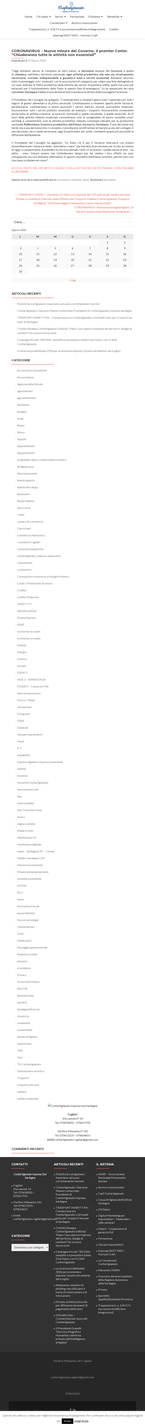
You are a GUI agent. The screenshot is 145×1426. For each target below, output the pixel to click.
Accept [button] (67, 1421)
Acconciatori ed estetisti (32, 370)
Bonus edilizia (25, 501)
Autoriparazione (27, 473)
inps (19, 796)
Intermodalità (25, 803)
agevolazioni (25, 391)
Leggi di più (81, 1420)
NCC (20, 892)
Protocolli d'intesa (28, 981)
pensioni (22, 961)
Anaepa (21, 411)
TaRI (20, 1050)
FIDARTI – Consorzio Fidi (32, 686)
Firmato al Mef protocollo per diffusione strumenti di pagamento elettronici (72, 1305)
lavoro (21, 817)
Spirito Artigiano (27, 1036)
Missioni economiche (30, 865)
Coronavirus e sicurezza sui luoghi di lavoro (43, 576)
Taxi (19, 1057)
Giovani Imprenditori (29, 734)
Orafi (20, 933)
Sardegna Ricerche (28, 1009)
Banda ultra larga (27, 487)
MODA (21, 885)
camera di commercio (30, 521)
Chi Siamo (104, 1209)
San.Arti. (22, 1002)
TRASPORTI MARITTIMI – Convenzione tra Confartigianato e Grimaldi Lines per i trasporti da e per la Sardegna (73, 1214)
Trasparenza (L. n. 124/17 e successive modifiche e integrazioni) (66, 29)
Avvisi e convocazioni (84, 22)
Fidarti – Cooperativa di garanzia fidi (112, 1230)
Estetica (22, 659)
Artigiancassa (25, 466)
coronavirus (63, 179)
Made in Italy (25, 830)
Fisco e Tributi (26, 700)
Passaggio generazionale (32, 947)
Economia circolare (28, 638)
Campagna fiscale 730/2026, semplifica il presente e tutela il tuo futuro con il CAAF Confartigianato (73, 1257)
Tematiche (113, 16)
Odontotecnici (26, 926)
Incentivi (22, 775)
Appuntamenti (25, 452)
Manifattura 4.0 (26, 837)
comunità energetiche (30, 549)
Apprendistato (26, 446)
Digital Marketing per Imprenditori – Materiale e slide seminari (114, 1219)
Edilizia (21, 645)
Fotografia (23, 713)
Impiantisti (23, 755)
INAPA (21, 768)
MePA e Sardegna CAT (31, 858)
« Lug (72, 280)
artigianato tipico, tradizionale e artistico (41, 459)
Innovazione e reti (28, 789)
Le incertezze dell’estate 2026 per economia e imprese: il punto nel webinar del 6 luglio (69, 350)
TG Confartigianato (29, 1064)
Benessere (23, 494)
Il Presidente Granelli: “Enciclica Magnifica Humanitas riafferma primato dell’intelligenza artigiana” (70, 1335)
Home (28, 16)
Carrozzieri (24, 528)
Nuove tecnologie (28, 920)
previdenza (24, 968)
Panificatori (24, 940)
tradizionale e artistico (30, 1071)
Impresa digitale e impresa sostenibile (40, 762)
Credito (113, 29)
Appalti (21, 439)
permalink (110, 179)
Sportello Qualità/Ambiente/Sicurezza (115, 1297)
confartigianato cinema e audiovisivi (39, 555)
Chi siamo (42, 16)
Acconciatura (25, 377)
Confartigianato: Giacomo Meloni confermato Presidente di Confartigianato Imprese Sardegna (74, 310)
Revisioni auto (25, 995)
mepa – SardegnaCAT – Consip (35, 851)
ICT (19, 748)
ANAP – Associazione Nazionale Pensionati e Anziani (112, 1177)
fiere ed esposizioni (28, 693)
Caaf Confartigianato (111, 1193)
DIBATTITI (24, 604)
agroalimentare (26, 397)
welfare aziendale (27, 1098)
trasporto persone (28, 1084)
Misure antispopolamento (32, 871)
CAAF (21, 514)
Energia (21, 652)
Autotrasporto (26, 480)
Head (86, 179)
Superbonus (24, 1043)
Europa (21, 665)
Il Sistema (94, 16)
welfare (21, 1091)
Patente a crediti (27, 954)
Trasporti (23, 1078)
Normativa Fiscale (28, 906)
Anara (20, 425)
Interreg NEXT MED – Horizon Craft (75, 35)
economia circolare (28, 631)
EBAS (20, 624)
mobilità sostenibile (29, 878)
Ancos (21, 432)
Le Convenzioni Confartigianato (108, 1262)
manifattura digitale (29, 844)
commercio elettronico (31, 535)
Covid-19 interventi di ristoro (35, 583)
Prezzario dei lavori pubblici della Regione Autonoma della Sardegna (115, 1280)
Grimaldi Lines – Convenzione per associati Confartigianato (71, 1318)
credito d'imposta (28, 597)
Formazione (77, 16)
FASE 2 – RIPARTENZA (31, 679)
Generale (76, 179)
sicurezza (23, 1016)
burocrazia (23, 507)
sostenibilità (24, 1029)
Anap (20, 418)
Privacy (21, 974)
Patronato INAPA (109, 1270)
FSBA (20, 720)
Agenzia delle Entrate (30, 384)
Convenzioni (57, 22)
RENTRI (22, 988)
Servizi (59, 16)
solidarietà (23, 1023)
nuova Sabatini (26, 913)
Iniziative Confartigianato (32, 782)
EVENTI (22, 672)
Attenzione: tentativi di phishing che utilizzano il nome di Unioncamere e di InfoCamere (71, 1290)
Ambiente (23, 404)
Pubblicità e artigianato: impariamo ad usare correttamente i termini (58, 303)
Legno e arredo (26, 823)
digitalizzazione (26, 610)
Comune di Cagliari (28, 542)
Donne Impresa (26, 617)
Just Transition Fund (29, 810)
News (20, 899)
